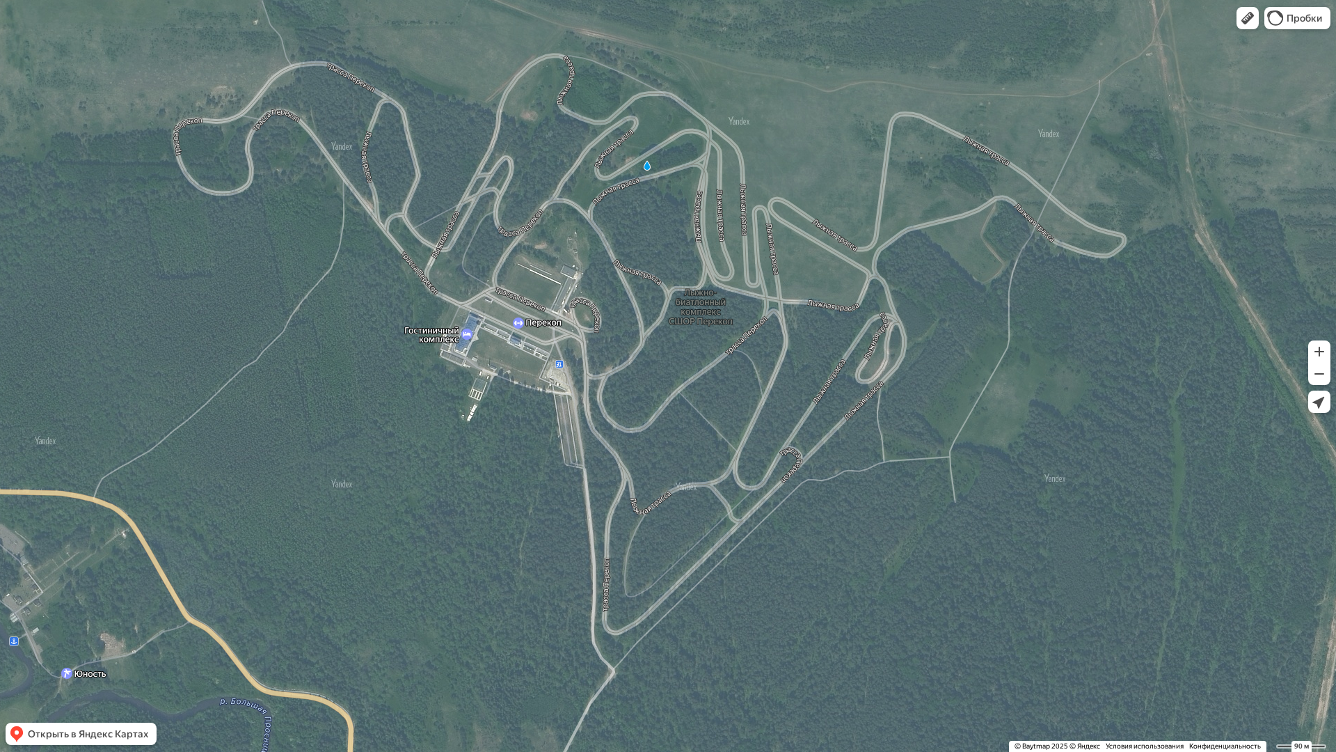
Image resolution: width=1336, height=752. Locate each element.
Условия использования (1145, 746)
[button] (1247, 18)
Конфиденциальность (1225, 746)
